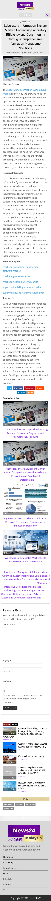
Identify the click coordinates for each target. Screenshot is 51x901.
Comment (9, 624)
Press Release (8, 804)
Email (6, 671)
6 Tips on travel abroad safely (31, 756)
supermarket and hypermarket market (23, 292)
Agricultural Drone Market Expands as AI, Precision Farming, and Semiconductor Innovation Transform (25, 522)
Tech (5, 890)
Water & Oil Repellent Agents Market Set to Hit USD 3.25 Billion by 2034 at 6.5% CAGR (32, 770)
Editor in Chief (13, 53)
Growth (7, 873)
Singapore (19, 804)
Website (7, 681)
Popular (6, 724)
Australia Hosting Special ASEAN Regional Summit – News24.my (32, 745)
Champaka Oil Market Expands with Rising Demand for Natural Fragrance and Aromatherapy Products (26, 433)
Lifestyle (7, 878)
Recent (15, 724)
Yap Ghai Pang (8, 808)
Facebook (19, 388)
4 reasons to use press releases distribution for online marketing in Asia (32, 785)
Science (7, 884)
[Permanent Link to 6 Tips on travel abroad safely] (9, 759)
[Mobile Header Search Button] (47, 15)
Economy (8, 862)
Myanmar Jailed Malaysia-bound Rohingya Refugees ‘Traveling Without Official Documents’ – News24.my (25, 732)
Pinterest (30, 388)
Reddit (41, 388)
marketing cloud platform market (20, 281)
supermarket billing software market (22, 287)
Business (26, 22)
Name (7, 660)
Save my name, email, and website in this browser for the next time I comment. (22, 698)
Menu (27, 15)
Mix (32, 392)
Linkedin (22, 392)
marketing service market (16, 276)
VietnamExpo (30, 804)
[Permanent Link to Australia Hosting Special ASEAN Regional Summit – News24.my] (9, 747)
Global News (9, 867)
